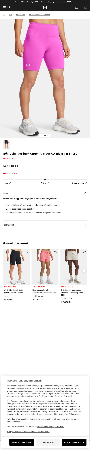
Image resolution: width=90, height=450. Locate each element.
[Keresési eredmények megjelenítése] (9, 7)
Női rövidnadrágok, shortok (39, 15)
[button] (45, 135)
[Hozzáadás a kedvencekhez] (27, 252)
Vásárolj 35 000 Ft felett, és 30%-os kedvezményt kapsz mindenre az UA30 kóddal (45, 2)
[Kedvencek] (81, 7)
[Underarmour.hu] (45, 7)
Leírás (5, 193)
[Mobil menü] (4, 7)
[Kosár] (85, 7)
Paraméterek (8, 225)
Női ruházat (20, 15)
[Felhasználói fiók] (76, 7)
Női (10, 15)
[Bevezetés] (4, 15)
